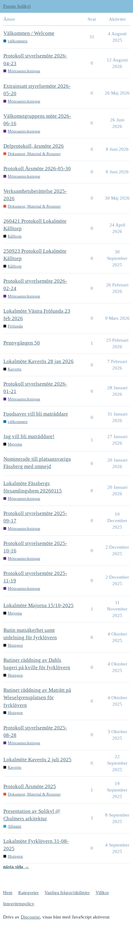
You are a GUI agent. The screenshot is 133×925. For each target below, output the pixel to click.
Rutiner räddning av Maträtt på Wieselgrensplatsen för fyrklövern (37, 697)
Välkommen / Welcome (28, 33)
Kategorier (28, 892)
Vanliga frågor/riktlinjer (67, 892)
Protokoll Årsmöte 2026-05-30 (37, 168)
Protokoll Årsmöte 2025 (29, 786)
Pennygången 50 (21, 343)
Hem (7, 892)
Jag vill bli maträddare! (28, 436)
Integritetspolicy (18, 903)
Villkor (102, 892)
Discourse (30, 916)
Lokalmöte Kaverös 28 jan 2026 (38, 361)
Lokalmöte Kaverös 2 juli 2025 (37, 759)
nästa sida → (16, 866)
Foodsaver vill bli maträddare (35, 414)
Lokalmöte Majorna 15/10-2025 (38, 605)
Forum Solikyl (17, 6)
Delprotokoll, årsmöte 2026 (33, 146)
